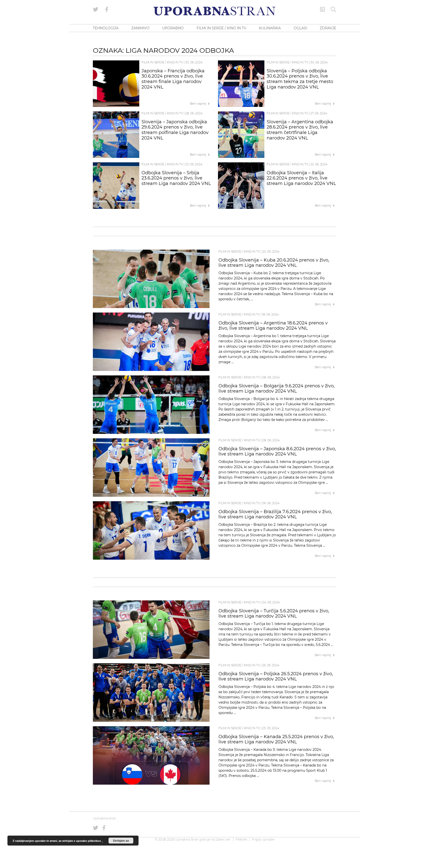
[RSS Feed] (322, 9)
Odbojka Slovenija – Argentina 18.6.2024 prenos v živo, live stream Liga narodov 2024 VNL (273, 325)
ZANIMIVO (140, 28)
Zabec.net (222, 839)
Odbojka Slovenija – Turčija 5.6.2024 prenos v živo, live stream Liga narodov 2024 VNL (273, 613)
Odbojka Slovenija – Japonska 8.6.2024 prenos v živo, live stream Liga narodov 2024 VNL (277, 451)
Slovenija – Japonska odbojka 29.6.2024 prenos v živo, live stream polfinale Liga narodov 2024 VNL (175, 130)
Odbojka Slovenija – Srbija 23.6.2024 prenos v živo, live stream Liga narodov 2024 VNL (176, 178)
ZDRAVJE (328, 28)
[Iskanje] (333, 9)
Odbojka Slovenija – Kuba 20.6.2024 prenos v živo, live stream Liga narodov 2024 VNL (273, 262)
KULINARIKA (270, 28)
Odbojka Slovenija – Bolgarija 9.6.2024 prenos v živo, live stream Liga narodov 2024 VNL (276, 388)
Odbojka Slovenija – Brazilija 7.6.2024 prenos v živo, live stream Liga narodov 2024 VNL (275, 514)
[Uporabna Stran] (214, 11)
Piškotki (241, 839)
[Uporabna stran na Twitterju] (95, 9)
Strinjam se (121, 840)
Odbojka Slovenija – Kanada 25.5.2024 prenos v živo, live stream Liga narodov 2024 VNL (276, 739)
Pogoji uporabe (263, 839)
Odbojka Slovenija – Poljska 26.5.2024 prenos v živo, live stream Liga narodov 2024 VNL (275, 676)
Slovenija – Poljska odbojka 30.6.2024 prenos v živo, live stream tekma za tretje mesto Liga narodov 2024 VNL (300, 79)
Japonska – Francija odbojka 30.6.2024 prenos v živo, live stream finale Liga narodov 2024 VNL (173, 79)
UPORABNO (173, 28)
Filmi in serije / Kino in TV (162, 62)
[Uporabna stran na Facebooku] (106, 9)
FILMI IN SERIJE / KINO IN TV (221, 28)
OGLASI (300, 28)
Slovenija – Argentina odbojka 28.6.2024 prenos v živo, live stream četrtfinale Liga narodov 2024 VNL (300, 130)
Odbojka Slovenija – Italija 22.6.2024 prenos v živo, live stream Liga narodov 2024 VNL (301, 178)
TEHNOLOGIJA (105, 28)
